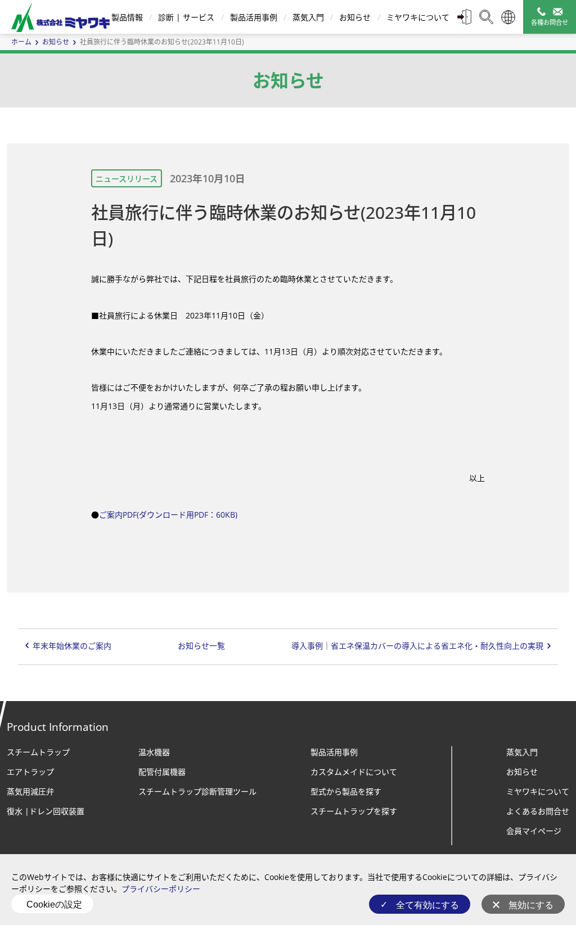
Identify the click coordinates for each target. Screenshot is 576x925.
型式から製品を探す (345, 791)
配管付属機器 (162, 771)
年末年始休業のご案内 (72, 645)
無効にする (531, 905)
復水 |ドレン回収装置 (45, 811)
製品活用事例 (253, 17)
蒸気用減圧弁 (30, 791)
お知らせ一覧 (201, 645)
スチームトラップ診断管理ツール (197, 791)
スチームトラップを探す (353, 811)
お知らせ (355, 17)
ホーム (21, 42)
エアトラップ (30, 771)
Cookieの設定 (54, 904)
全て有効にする (427, 905)
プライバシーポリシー (161, 888)
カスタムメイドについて (353, 771)
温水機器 (154, 752)
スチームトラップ (38, 752)
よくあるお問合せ (537, 811)
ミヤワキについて (417, 17)
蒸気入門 (308, 17)
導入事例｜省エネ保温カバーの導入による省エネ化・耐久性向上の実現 (417, 645)
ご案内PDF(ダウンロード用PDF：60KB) (168, 514)
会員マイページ (533, 830)
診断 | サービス (186, 17)
